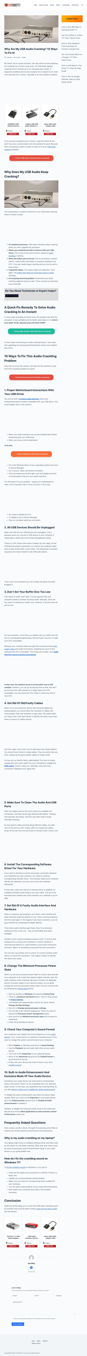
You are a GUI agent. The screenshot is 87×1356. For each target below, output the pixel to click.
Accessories (66, 5)
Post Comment (17, 1324)
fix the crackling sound (16, 1167)
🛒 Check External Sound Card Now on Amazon (31, 377)
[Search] (82, 5)
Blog (33, 1341)
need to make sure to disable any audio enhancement (33, 1089)
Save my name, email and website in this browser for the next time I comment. (35, 1318)
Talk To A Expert (11, 296)
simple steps (23, 989)
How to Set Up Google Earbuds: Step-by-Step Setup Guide (71, 79)
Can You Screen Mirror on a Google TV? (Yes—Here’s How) (72, 57)
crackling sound (15, 1065)
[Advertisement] (31, 91)
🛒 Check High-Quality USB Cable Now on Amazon (31, 331)
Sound (52, 5)
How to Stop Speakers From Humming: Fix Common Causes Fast (71, 46)
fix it (6, 923)
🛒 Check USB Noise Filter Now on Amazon (31, 454)
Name (15, 1295)
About (38, 1341)
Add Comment (17, 1302)
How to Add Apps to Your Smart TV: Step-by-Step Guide (72, 68)
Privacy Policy (36, 1343)
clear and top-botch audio (46, 1209)
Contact (45, 1341)
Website (58, 1295)
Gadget (58, 5)
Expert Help (75, 5)
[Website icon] (31, 1267)
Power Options (17, 1000)
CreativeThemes (35, 1353)
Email (37, 1295)
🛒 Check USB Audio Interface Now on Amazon (31, 158)
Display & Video (43, 5)
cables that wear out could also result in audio (35, 273)
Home (35, 5)
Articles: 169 (31, 1271)
